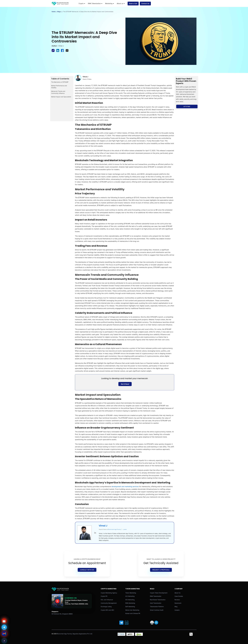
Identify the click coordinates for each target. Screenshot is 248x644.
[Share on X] (68, 51)
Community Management (109, 603)
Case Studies (179, 596)
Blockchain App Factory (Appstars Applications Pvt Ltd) (74, 634)
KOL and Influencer (107, 599)
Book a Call (133, 3)
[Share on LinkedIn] (58, 51)
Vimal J (103, 525)
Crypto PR (104, 596)
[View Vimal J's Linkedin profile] (95, 532)
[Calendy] (127, 623)
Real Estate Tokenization (157, 599)
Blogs (59, 11)
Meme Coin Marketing (132, 610)
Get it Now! (125, 384)
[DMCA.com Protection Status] (130, 635)
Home (53, 11)
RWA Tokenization (94, 3)
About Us (177, 593)
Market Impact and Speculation (61, 97)
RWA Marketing (130, 603)
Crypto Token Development (158, 593)
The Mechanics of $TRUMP (59, 82)
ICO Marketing (130, 596)
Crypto (81, 3)
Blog (176, 606)
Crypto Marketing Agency (109, 593)
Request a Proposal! (161, 570)
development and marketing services (125, 486)
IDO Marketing (130, 599)
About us (120, 3)
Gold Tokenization (155, 603)
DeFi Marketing (130, 606)
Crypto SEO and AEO (107, 610)
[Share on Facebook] (54, 51)
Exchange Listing (106, 606)
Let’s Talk (186, 106)
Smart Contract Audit (156, 610)
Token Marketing (130, 593)
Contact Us (145, 3)
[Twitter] (191, 634)
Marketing (108, 3)
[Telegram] (121, 623)
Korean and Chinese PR (132, 613)
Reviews (177, 599)
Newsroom (178, 603)
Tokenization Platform (157, 606)
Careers (177, 610)
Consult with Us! (87, 570)
